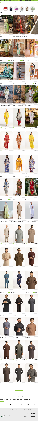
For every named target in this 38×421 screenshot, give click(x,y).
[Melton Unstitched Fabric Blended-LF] (6, 233)
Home (1, 5)
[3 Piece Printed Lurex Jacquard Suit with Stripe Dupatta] (6, 24)
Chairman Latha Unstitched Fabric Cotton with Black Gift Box (30, 221)
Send (33, 416)
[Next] (35, 8)
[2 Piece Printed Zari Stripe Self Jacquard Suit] (19, 94)
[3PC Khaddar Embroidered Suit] (19, 164)
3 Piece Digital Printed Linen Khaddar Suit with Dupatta (30, 36)
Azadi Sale (3, 5)
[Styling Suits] (6, 303)
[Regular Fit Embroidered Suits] (6, 256)
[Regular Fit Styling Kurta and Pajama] (19, 280)
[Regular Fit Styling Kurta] (31, 372)
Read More (2, 401)
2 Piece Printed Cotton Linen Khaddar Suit (5, 105)
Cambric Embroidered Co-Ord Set (4, 128)
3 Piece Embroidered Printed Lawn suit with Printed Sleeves (18, 82)
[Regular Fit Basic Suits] (31, 233)
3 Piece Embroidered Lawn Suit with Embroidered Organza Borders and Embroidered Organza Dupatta (31, 198)
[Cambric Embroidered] (31, 140)
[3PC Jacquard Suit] (6, 140)
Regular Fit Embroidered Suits (28, 337)
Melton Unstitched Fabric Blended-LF (4, 244)
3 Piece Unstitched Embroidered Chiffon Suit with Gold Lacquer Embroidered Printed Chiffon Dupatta (19, 36)
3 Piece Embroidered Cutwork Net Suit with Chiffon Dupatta (6, 221)
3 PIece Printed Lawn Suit (28, 105)
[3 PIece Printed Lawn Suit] (31, 94)
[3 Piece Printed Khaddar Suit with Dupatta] (19, 48)
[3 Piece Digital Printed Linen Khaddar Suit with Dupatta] (31, 24)
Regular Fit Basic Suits (28, 244)
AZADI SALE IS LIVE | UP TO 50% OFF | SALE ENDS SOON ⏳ (12, 0)
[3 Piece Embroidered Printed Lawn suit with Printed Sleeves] (19, 71)
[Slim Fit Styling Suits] (6, 280)
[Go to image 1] (30, 33)
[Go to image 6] (7, 33)
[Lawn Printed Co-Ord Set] (19, 117)
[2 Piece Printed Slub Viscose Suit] (19, 187)
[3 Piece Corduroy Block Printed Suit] (6, 48)
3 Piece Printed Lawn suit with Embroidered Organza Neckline (30, 59)
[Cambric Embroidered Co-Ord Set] (6, 117)
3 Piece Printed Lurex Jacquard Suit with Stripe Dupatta (5, 36)
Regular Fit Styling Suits (15, 244)
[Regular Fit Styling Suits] (19, 233)
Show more (19, 390)
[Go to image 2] (18, 33)
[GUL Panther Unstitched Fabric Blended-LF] (19, 210)
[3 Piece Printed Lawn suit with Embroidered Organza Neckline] (31, 48)
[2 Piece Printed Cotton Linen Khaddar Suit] (6, 94)
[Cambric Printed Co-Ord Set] (31, 164)
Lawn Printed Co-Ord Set (16, 128)
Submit (33, 413)
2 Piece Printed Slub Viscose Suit (16, 198)
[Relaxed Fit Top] (6, 164)
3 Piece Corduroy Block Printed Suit (29, 128)
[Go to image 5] (19, 33)
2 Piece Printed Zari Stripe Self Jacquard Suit (18, 105)
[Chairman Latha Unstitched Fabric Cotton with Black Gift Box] (31, 210)
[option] (5, 9)
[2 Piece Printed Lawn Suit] (31, 71)
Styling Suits (1, 314)
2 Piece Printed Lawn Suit (28, 82)
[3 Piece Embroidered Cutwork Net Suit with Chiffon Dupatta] (6, 210)
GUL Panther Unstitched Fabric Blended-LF (18, 221)
